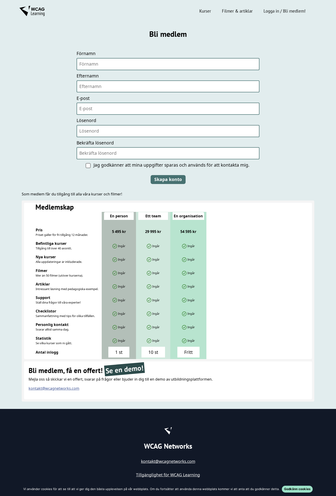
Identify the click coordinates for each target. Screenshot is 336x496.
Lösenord (86, 120)
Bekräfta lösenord (95, 143)
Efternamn (88, 76)
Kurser (205, 11)
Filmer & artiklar (237, 11)
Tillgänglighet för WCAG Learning (168, 474)
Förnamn (86, 53)
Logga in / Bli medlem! (285, 11)
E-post (83, 98)
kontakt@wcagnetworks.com (54, 388)
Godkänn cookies (297, 489)
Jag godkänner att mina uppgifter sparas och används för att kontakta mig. (171, 165)
